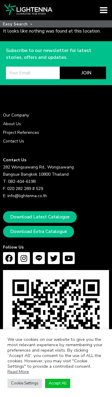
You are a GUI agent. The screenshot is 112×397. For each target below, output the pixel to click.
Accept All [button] (58, 383)
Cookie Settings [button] (25, 383)
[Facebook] (9, 258)
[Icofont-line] (39, 258)
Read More (18, 371)
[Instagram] (24, 258)
